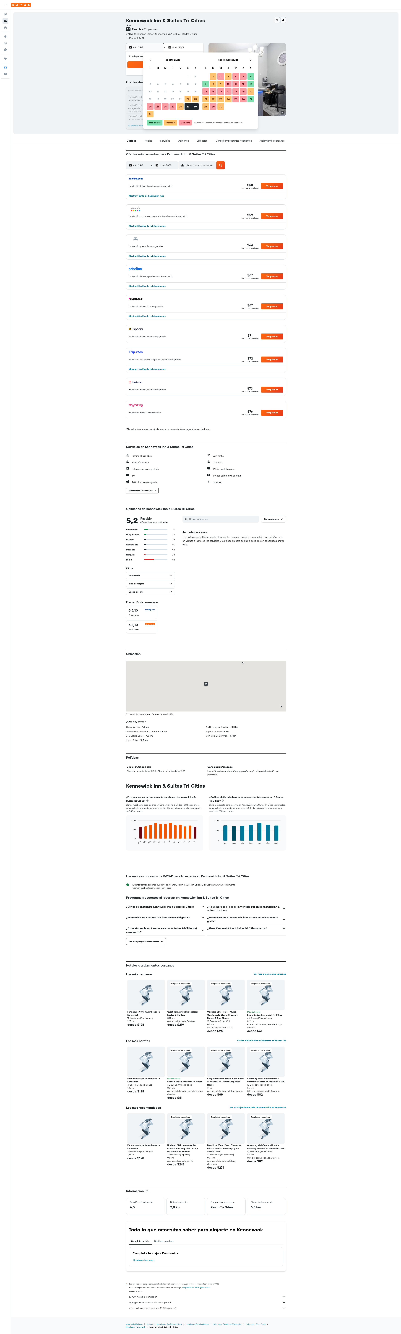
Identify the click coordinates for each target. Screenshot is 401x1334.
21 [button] (180, 99)
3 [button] (150, 84)
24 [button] (150, 106)
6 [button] (173, 84)
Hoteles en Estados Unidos (197, 1324)
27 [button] (173, 106)
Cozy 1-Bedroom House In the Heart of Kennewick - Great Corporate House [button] (225, 1081)
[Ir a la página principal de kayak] (21, 5)
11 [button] (158, 91)
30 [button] (195, 106)
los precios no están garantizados (196, 1287)
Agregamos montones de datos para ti (150, 1302)
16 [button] (195, 91)
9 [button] (195, 84)
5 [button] (165, 84)
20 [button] (172, 99)
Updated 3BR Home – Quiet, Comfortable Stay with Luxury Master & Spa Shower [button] (222, 1014)
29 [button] (187, 106)
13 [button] (173, 91)
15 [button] (188, 91)
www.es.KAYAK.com (134, 1324)
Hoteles (150, 1324)
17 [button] (150, 99)
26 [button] (165, 106)
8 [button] (188, 84)
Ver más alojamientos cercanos (270, 973)
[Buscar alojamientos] (5, 21)
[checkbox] (141, 612)
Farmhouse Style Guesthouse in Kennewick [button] (143, 1013)
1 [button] (187, 76)
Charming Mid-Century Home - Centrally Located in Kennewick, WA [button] (266, 1080)
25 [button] (157, 106)
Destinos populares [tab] (164, 1241)
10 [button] (150, 91)
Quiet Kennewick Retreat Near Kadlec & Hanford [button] (182, 1013)
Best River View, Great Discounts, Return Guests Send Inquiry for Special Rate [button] (224, 1148)
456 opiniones (149, 29)
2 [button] (195, 76)
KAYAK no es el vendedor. (143, 1296)
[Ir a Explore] (5, 36)
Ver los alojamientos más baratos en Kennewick (261, 1040)
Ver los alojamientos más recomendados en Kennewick (258, 1107)
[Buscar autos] (5, 27)
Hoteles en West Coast (256, 1324)
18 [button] (158, 99)
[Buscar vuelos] (5, 14)
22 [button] (187, 99)
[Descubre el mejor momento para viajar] (5, 50)
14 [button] (180, 91)
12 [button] (165, 91)
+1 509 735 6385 (135, 37)
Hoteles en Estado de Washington (227, 1324)
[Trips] (5, 58)
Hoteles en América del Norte (169, 1324)
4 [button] (158, 84)
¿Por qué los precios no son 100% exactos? (152, 1308)
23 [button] (195, 99)
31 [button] (150, 114)
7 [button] (180, 84)
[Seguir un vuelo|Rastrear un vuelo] (5, 43)
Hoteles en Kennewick (144, 1260)
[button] (5, 4)
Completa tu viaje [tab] (140, 1241)
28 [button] (180, 106)
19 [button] (165, 99)
